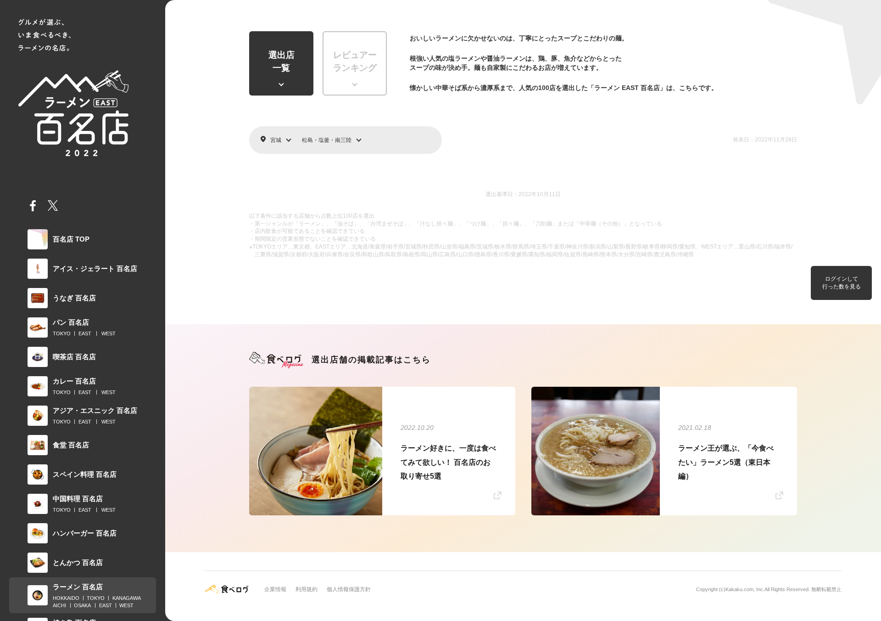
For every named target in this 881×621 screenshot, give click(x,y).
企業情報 (275, 589)
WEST (108, 333)
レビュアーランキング (355, 61)
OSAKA (82, 605)
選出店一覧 (281, 61)
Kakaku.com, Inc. (744, 589)
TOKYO (62, 333)
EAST (84, 333)
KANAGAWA (126, 598)
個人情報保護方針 (349, 589)
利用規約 (307, 589)
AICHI (59, 605)
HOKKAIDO (66, 598)
